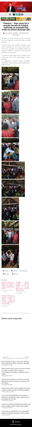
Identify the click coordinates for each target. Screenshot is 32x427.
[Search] (22, 14)
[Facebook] (19, 14)
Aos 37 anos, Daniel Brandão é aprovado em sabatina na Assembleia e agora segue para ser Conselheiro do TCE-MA (15, 397)
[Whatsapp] (17, 14)
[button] (10, 14)
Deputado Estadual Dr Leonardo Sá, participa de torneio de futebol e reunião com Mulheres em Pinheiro (8, 285)
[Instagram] (14, 14)
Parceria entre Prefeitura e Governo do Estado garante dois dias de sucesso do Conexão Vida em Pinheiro (15, 381)
